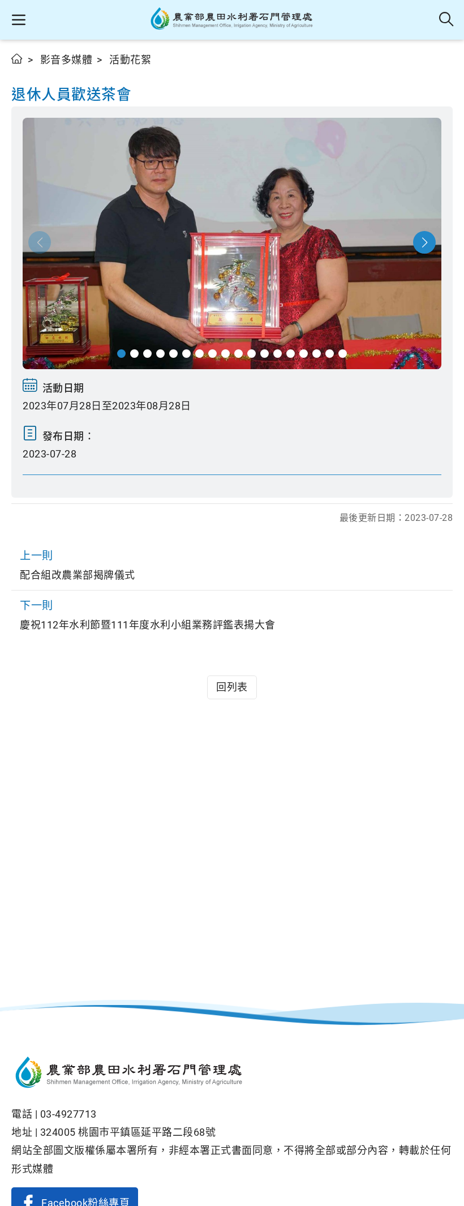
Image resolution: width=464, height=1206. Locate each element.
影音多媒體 (66, 60)
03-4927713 (68, 1114)
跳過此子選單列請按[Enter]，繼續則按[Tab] (22, 72)
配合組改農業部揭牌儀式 (77, 565)
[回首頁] (232, 1074)
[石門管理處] (232, 20)
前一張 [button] (39, 242)
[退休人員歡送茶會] (232, 243)
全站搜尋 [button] (447, 20)
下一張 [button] (424, 242)
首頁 (17, 58)
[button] (18, 20)
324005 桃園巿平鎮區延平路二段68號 (128, 1132)
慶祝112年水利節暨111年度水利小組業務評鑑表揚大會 (148, 615)
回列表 (232, 687)
